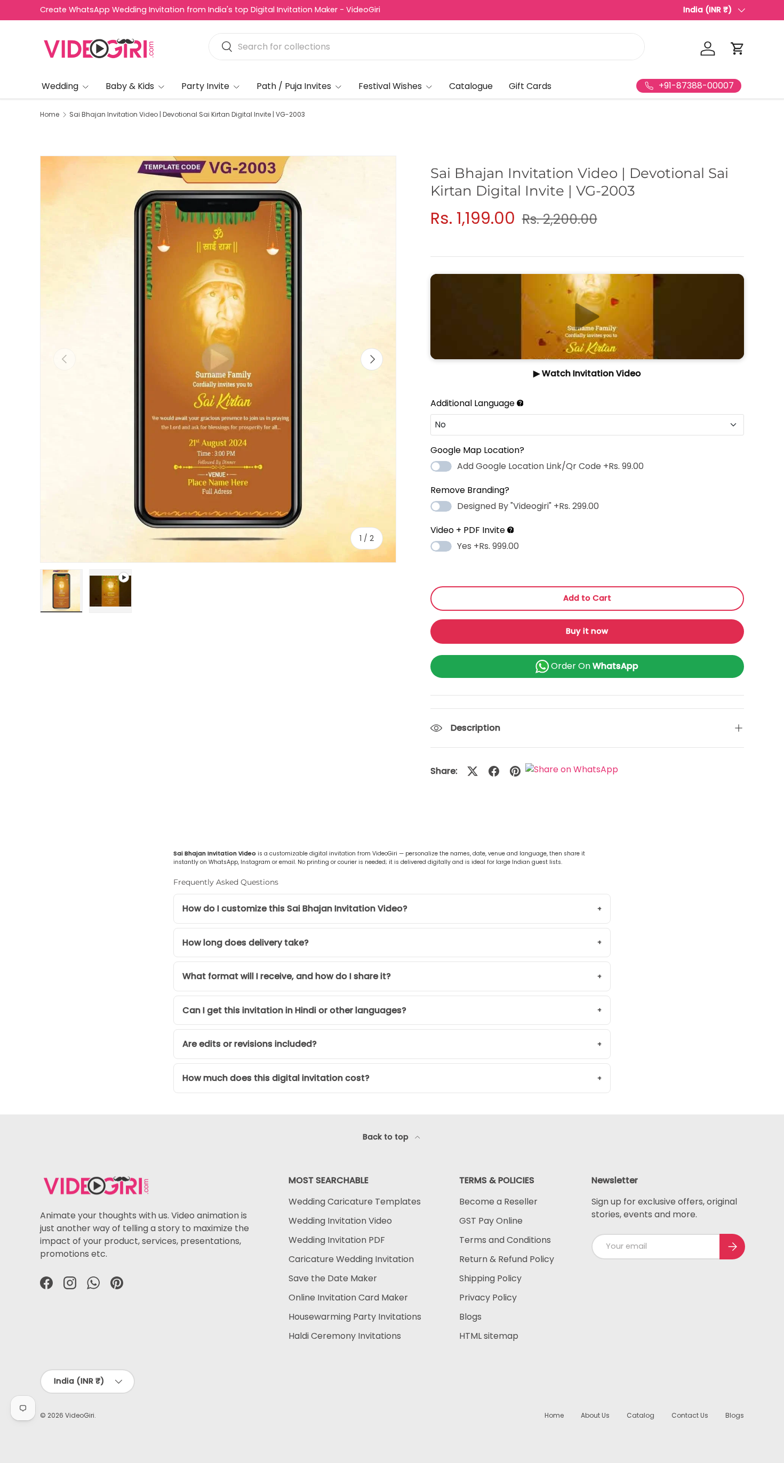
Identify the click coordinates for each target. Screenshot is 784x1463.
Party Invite (205, 86)
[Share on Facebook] (494, 771)
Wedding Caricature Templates (355, 1201)
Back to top (387, 1136)
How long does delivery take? (245, 942)
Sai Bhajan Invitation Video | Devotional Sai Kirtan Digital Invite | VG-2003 (187, 114)
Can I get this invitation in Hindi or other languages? (294, 1010)
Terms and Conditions (505, 1240)
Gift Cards (530, 86)
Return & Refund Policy (506, 1259)
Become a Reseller (498, 1201)
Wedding (60, 86)
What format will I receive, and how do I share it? (286, 976)
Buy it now (587, 631)
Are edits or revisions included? (249, 1044)
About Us (595, 1415)
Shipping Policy (490, 1278)
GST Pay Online (491, 1221)
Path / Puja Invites (294, 86)
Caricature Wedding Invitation (351, 1259)
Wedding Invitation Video (340, 1221)
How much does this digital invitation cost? (276, 1078)
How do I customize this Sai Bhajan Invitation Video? (294, 908)
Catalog (640, 1415)
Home (49, 114)
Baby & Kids (130, 86)
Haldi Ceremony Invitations (345, 1336)
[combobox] (426, 47)
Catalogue (471, 86)
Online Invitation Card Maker (348, 1297)
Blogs (470, 1317)
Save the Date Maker (333, 1278)
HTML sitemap (488, 1336)
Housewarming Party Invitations (355, 1317)
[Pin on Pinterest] (515, 771)
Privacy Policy (488, 1297)
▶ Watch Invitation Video (587, 373)
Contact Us (689, 1415)
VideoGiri (79, 1415)
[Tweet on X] (472, 771)
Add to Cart (587, 598)
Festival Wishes (390, 86)
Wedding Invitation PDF (337, 1240)
